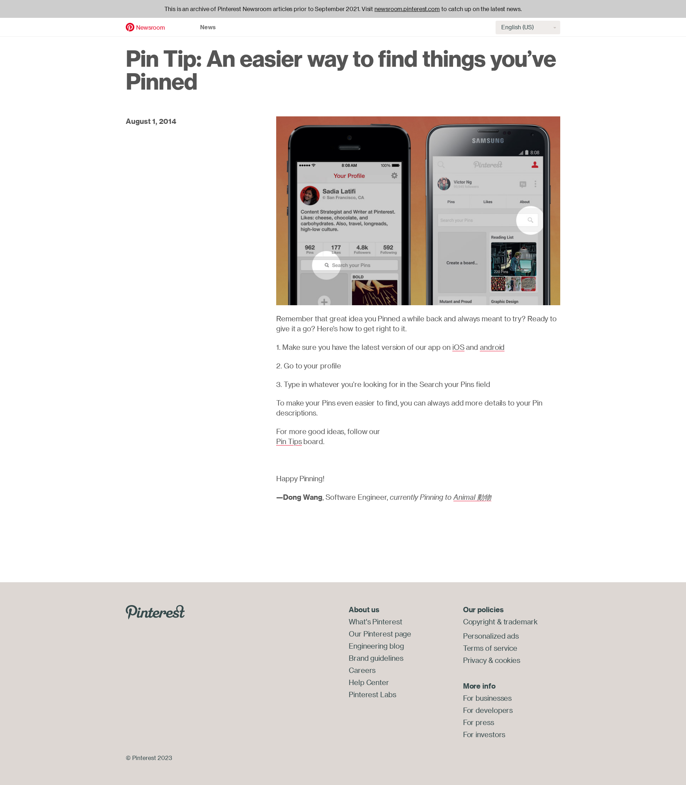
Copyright (479, 621)
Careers (362, 670)
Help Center (369, 682)
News (208, 27)
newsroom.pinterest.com (407, 8)
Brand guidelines (376, 658)
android (492, 347)
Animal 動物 (472, 497)
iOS (458, 347)
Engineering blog (376, 645)
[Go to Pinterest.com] (155, 611)
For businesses (487, 698)
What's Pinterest (375, 621)
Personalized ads (491, 635)
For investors (484, 734)
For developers (488, 710)
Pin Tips (289, 441)
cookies (507, 660)
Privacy (475, 660)
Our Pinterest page (380, 633)
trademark (520, 621)
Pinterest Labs (372, 694)
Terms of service (490, 648)
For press (478, 722)
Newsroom (150, 27)
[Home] (130, 26)
